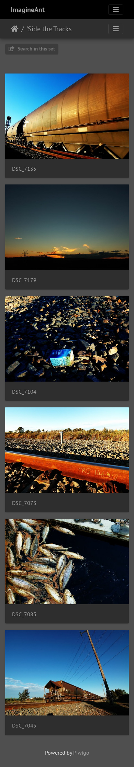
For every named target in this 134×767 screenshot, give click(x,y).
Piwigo (81, 752)
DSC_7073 (24, 503)
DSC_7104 (24, 391)
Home (15, 29)
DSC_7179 (24, 280)
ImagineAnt (28, 9)
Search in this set (35, 48)
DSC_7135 (24, 169)
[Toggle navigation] (115, 9)
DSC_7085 (24, 614)
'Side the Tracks (48, 28)
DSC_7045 (24, 725)
